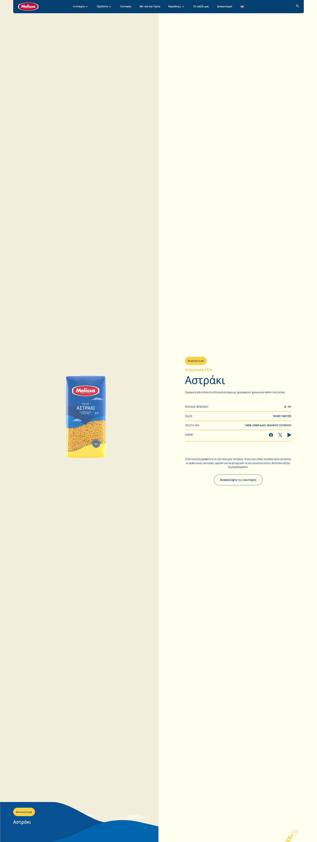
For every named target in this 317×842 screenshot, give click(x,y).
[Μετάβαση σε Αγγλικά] (242, 6)
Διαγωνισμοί (224, 6)
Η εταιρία (79, 6)
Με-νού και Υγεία (150, 6)
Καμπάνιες (174, 6)
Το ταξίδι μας (201, 6)
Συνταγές (125, 6)
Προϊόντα (102, 6)
